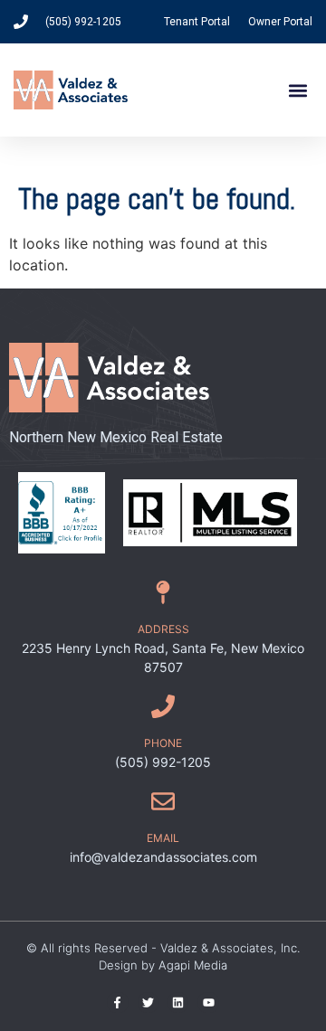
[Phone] (163, 706)
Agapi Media (192, 965)
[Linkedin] (178, 1002)
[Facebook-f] (117, 1002)
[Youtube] (207, 1002)
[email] (163, 801)
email (163, 838)
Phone (163, 743)
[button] (297, 90)
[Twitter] (148, 1002)
